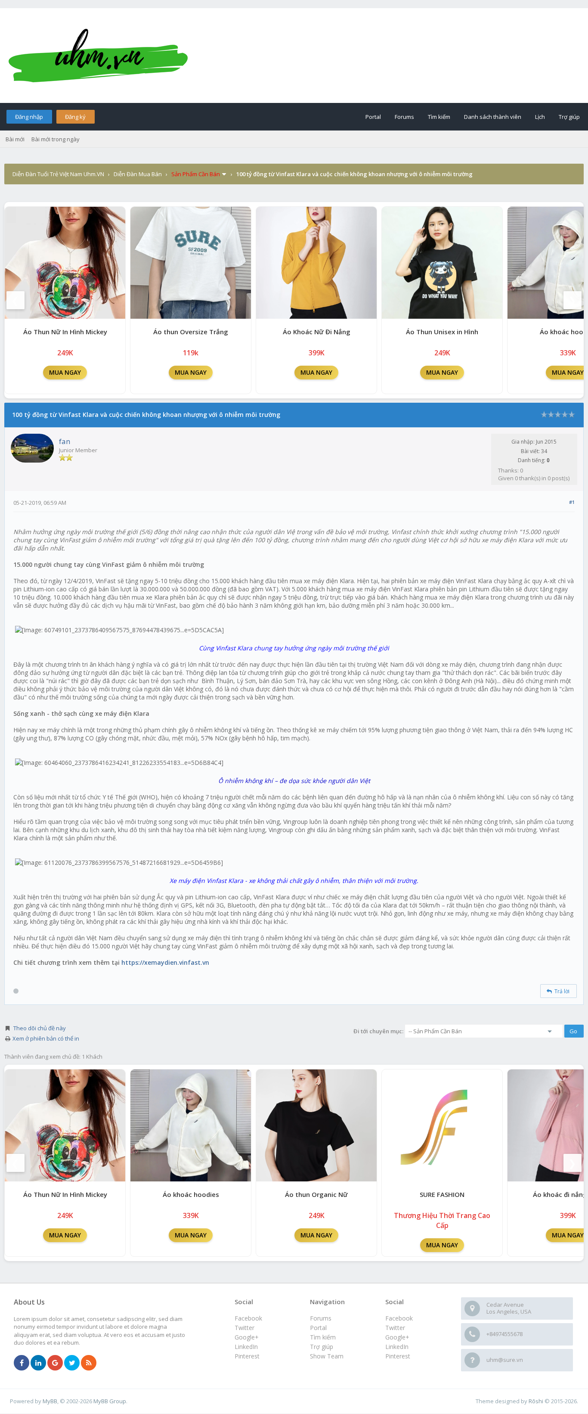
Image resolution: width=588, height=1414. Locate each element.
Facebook (399, 1318)
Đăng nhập (29, 117)
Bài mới (15, 139)
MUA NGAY (65, 372)
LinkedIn (397, 1347)
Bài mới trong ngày (55, 139)
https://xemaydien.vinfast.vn (165, 962)
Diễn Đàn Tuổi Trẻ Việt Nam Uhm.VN (58, 174)
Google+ (397, 1337)
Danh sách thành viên (492, 117)
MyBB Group (109, 1401)
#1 (572, 502)
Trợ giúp (569, 117)
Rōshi (536, 1401)
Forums (404, 117)
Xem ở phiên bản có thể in (45, 1038)
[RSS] (88, 1363)
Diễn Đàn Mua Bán (138, 174)
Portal (373, 117)
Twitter (395, 1328)
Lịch (540, 117)
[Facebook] (21, 1363)
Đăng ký (75, 117)
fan (64, 441)
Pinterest (397, 1356)
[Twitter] (72, 1363)
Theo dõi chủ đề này (39, 1028)
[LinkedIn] (38, 1363)
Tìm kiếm (439, 117)
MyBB (50, 1401)
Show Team (327, 1356)
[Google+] (55, 1363)
